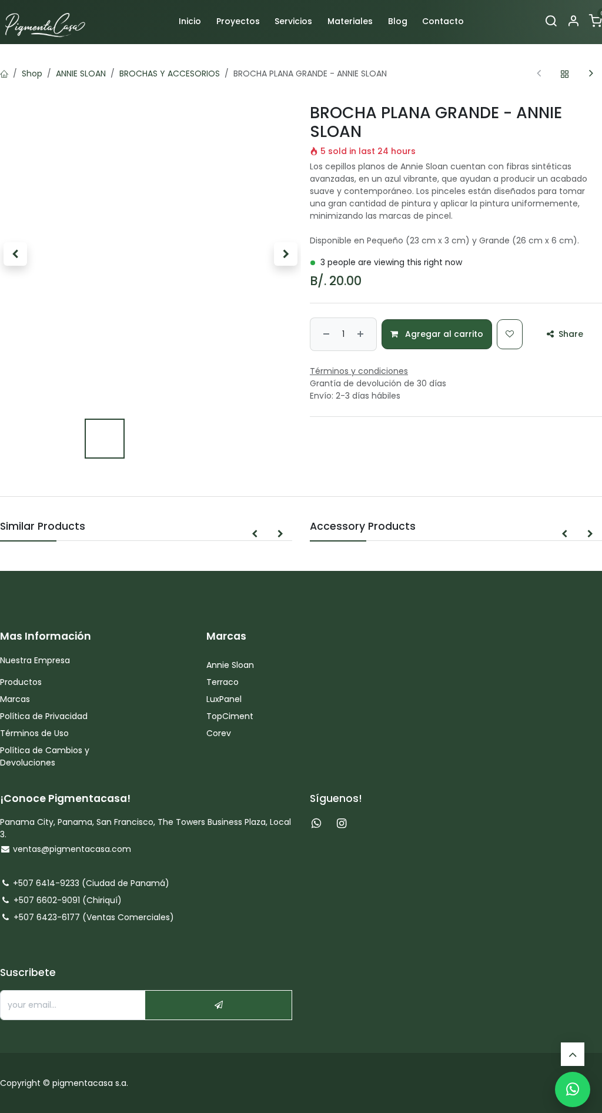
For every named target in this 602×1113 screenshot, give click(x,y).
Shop (32, 73)
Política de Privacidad (44, 716)
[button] (15, 254)
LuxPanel (224, 699)
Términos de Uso (35, 733)
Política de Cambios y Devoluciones (44, 756)
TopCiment (229, 716)
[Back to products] (565, 74)
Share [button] (569, 334)
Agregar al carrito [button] (443, 334)
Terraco (222, 682)
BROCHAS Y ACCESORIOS (169, 73)
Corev (218, 733)
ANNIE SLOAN (81, 73)
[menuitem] (190, 21)
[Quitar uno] (324, 334)
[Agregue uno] (361, 334)
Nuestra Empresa (35, 660)
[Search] (550, 21)
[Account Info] (573, 21)
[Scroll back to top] (572, 1054)
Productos (22, 682)
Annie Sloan (231, 665)
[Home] (4, 73)
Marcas (15, 699)
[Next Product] (591, 73)
